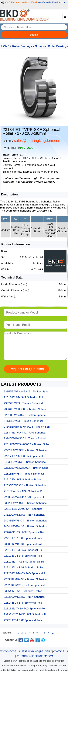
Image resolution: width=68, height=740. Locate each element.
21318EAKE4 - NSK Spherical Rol (24, 491)
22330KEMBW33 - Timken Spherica (25, 579)
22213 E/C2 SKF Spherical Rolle (23, 538)
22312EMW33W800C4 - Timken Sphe (26, 444)
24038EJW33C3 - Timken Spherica (25, 461)
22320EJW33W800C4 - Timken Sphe (26, 467)
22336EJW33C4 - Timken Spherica (25, 485)
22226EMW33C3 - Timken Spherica (25, 450)
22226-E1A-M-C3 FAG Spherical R (24, 573)
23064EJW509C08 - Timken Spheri (25, 409)
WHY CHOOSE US (10, 651)
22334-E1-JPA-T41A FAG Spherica (25, 432)
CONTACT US (60, 651)
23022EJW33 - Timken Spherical (23, 403)
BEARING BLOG (30, 651)
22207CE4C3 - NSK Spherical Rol (24, 532)
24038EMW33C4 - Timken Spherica (25, 520)
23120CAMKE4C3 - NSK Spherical (24, 514)
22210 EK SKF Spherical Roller (22, 479)
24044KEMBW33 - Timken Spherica (25, 526)
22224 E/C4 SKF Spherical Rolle (23, 620)
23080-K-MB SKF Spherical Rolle (23, 543)
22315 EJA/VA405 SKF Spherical (23, 508)
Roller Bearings (22, 46)
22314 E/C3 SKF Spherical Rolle (23, 602)
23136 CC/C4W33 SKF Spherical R (25, 614)
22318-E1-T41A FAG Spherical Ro (24, 608)
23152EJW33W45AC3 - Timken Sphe (26, 391)
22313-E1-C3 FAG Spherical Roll (23, 549)
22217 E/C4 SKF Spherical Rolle (23, 555)
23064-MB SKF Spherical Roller (23, 590)
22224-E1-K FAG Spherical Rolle (23, 567)
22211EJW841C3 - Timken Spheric (25, 414)
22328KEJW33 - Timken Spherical (24, 585)
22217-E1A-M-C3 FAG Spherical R (24, 456)
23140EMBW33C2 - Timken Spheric (25, 438)
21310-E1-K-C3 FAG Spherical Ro (24, 561)
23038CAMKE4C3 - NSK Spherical (24, 596)
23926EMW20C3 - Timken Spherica (25, 502)
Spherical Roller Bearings (51, 46)
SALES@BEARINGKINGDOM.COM (34, 656)
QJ (53, 632)
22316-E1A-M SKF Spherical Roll (23, 397)
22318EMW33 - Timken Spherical (24, 473)
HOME (5, 46)
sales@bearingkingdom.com (52, 2)
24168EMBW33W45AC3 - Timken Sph (27, 426)
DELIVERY (46, 651)
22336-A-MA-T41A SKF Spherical (24, 497)
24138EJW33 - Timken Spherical (23, 420)
